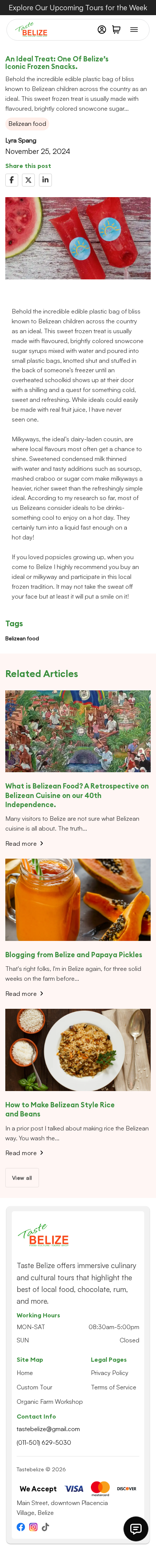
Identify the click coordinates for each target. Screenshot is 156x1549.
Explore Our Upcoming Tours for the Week (78, 7)
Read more (21, 843)
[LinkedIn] (45, 180)
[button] (116, 29)
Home (25, 1373)
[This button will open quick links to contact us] (135, 1528)
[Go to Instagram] (33, 1528)
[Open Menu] (134, 29)
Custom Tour (34, 1387)
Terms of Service (113, 1387)
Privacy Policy (109, 1373)
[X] (28, 180)
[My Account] (101, 29)
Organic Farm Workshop (50, 1401)
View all (22, 1177)
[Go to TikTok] (45, 1528)
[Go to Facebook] (21, 1528)
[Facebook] (11, 180)
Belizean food (22, 638)
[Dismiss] (152, 4)
